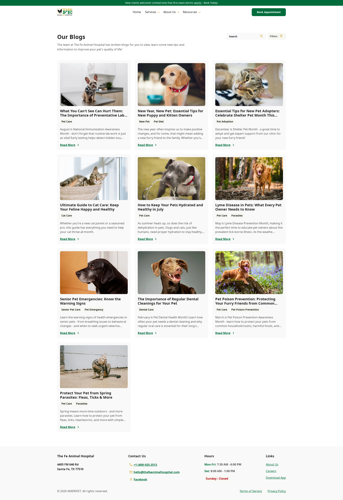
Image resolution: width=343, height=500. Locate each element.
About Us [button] (169, 12)
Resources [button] (190, 12)
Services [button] (150, 12)
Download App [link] (276, 478)
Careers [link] (271, 471)
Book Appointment (269, 12)
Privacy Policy (277, 491)
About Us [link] (272, 464)
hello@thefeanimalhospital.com (157, 472)
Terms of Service (251, 491)
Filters (273, 36)
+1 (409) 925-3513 (145, 465)
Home (137, 12)
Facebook (140, 479)
